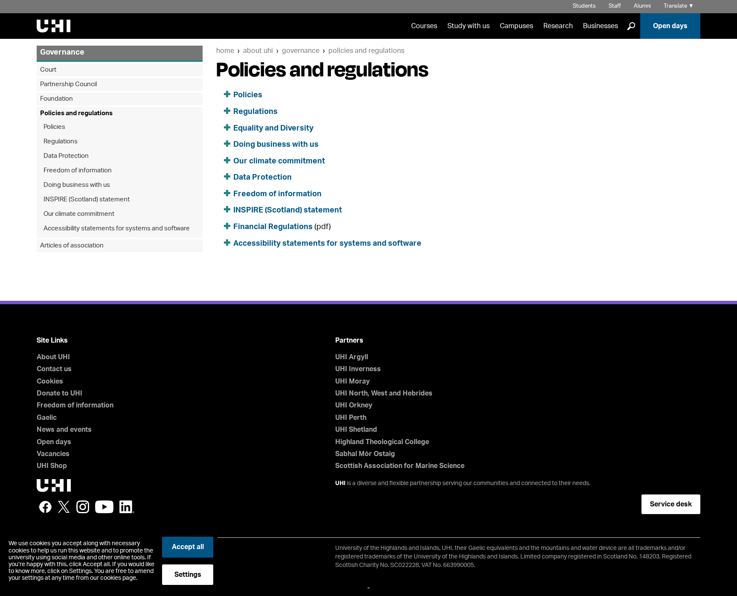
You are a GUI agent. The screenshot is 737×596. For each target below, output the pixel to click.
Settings (187, 574)
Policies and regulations (366, 50)
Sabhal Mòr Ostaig (365, 454)
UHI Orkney (353, 405)
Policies (247, 95)
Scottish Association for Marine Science (399, 465)
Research (558, 26)
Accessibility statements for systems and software (327, 243)
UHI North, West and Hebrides (383, 393)
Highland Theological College (382, 442)
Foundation (56, 99)
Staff (615, 6)
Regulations (255, 112)
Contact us (54, 369)
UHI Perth (350, 417)
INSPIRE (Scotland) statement (287, 210)
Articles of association (72, 245)
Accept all (188, 547)
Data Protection (262, 177)
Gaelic (47, 417)
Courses (424, 26)
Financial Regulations (273, 227)
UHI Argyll (351, 357)
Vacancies (53, 454)
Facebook (45, 506)
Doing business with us (276, 144)
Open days (670, 26)
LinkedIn (126, 506)
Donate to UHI (59, 393)
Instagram (82, 506)
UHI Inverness (358, 369)
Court (48, 70)
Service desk (671, 504)
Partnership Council (68, 84)
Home (225, 50)
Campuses (516, 26)
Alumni (642, 6)
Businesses (600, 26)
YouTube (104, 506)
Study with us (468, 26)
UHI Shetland (356, 429)
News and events (64, 429)
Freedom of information (277, 194)
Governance (300, 50)
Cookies (50, 381)
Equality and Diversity (273, 128)
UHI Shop (52, 465)
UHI (340, 483)
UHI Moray (352, 381)
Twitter (64, 506)
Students (584, 6)
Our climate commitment (279, 161)
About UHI (258, 50)
